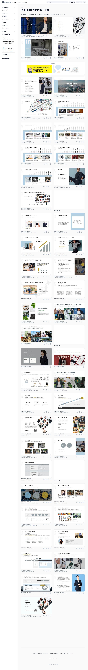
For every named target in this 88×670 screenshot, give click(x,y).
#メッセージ (61, 593)
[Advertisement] (69, 199)
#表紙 (27, 36)
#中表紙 (27, 58)
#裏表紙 (31, 616)
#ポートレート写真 (31, 36)
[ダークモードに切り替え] (84, 2)
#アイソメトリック (33, 118)
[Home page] (6, 2)
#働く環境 (60, 435)
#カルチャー (28, 525)
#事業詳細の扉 (61, 187)
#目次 (60, 36)
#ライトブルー (36, 36)
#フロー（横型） (32, 525)
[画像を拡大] (44, 36)
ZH (57, 664)
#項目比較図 (28, 277)
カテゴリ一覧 (72, 2)
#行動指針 (60, 412)
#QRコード (27, 616)
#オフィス (27, 457)
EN (55, 664)
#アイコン (27, 390)
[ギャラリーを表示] (46, 36)
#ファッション (23, 36)
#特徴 (27, 232)
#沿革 (60, 118)
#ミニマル (40, 36)
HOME (22, 7)
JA (53, 664)
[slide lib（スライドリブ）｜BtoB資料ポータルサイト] (66, 69)
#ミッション (28, 118)
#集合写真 (27, 503)
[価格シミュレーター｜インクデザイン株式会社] (39, 69)
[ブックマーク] (51, 36)
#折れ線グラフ (61, 277)
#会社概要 (60, 58)
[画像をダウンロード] (48, 36)
